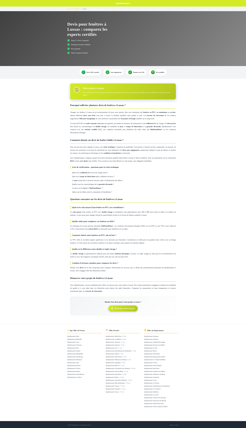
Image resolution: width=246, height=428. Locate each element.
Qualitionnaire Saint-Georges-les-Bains (155, 406)
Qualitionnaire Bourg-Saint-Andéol (154, 357)
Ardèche (76, 9)
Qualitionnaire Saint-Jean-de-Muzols (155, 400)
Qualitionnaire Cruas (150, 380)
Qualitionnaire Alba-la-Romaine (115, 383)
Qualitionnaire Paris (73, 336)
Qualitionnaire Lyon (73, 342)
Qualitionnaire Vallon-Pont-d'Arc (154, 403)
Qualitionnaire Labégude (113, 362)
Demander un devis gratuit (123, 308)
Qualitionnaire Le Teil (150, 348)
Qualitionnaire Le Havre (74, 377)
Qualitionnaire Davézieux (152, 368)
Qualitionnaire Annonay (151, 336)
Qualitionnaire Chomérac (151, 377)
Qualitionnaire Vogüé (112, 354)
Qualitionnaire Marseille (74, 339)
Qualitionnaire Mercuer (113, 365)
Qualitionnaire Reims (73, 371)
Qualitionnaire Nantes (73, 351)
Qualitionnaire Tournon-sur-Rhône (154, 345)
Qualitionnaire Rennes (74, 365)
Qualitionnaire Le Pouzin (151, 383)
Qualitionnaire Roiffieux (151, 392)
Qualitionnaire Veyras (112, 392)
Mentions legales (174, 425)
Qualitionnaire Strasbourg (75, 357)
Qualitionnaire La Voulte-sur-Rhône (155, 359)
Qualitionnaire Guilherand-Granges (154, 342)
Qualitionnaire (123, 3)
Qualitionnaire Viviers (150, 362)
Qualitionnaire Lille (73, 362)
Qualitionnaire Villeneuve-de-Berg (116, 359)
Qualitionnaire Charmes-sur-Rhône (154, 371)
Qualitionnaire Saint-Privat (114, 336)
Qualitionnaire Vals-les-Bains (114, 371)
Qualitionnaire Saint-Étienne (75, 374)
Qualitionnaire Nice (73, 348)
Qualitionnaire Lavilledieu (114, 339)
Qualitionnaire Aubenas (113, 345)
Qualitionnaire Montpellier (75, 354)
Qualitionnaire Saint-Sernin (114, 357)
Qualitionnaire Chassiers (113, 389)
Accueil (69, 9)
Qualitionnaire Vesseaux (113, 342)
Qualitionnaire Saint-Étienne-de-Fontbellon (119, 351)
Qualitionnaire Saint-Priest (114, 374)
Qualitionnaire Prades (112, 377)
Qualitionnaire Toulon (73, 368)
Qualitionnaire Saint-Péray (152, 354)
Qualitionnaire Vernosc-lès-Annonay (155, 397)
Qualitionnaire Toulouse (74, 345)
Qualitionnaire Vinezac (113, 386)
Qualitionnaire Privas (150, 351)
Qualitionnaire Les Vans (151, 395)
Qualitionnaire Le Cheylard (152, 389)
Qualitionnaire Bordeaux (74, 359)
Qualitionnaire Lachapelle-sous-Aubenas (118, 368)
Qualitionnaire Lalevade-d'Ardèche (116, 380)
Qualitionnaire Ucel (112, 348)
